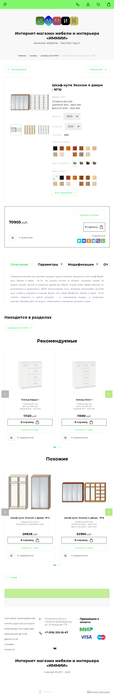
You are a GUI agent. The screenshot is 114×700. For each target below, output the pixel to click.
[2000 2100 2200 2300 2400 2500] (72, 116)
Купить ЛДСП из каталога (19, 623)
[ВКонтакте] (84, 241)
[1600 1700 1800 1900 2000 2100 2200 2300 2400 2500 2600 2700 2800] (73, 126)
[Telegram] (93, 241)
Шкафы (33, 55)
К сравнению (26, 237)
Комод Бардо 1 (30, 399)
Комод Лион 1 (84, 399)
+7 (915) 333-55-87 (56, 632)
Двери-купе (11, 639)
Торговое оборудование (20, 618)
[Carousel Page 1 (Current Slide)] (55, 447)
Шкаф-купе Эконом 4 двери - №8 (84, 517)
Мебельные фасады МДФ (19, 629)
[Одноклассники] (89, 241)
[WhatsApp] (103, 241)
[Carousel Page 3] (60, 447)
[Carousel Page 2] (57, 447)
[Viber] (98, 241)
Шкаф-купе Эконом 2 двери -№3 (30, 517)
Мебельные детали (15, 634)
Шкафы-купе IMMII (50, 55)
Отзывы (9, 644)
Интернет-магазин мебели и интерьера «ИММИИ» (57, 35)
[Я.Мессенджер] (79, 241)
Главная (22, 55)
